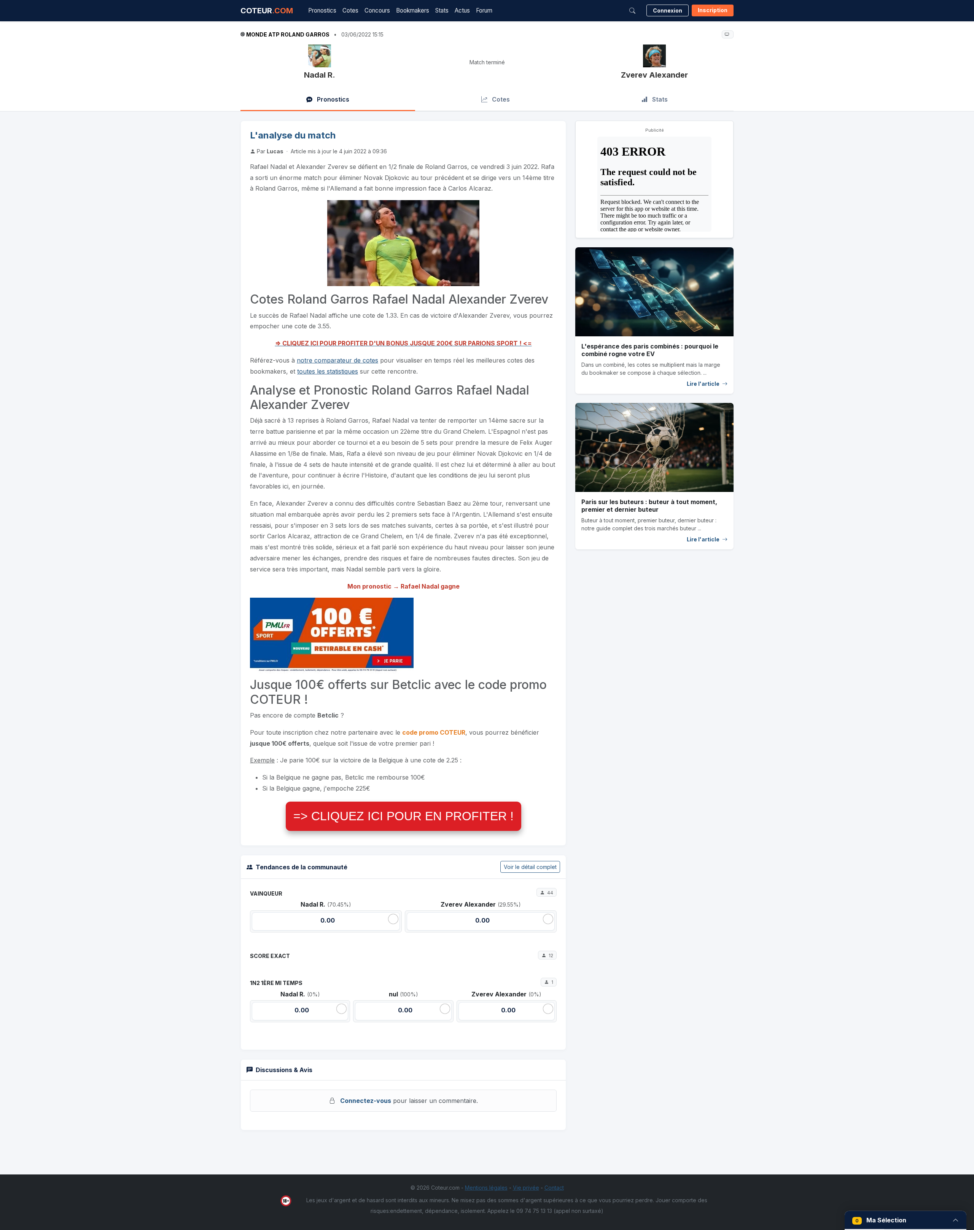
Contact (554, 1187)
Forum (484, 10)
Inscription (712, 10)
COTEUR (266, 10)
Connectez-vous (365, 1100)
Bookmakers (412, 10)
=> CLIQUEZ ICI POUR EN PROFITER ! (403, 816)
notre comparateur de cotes (337, 360)
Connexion (667, 10)
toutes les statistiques (327, 371)
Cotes (350, 10)
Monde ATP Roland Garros (287, 34)
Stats (442, 10)
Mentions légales (486, 1187)
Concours (377, 10)
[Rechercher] (632, 10)
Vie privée (526, 1187)
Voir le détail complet (530, 867)
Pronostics (322, 10)
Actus (462, 10)
